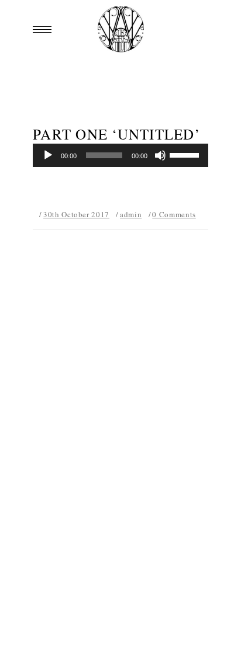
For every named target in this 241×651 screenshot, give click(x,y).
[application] (120, 155)
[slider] (186, 154)
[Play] (48, 155)
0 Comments (174, 214)
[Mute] (160, 155)
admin (131, 214)
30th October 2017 (76, 214)
